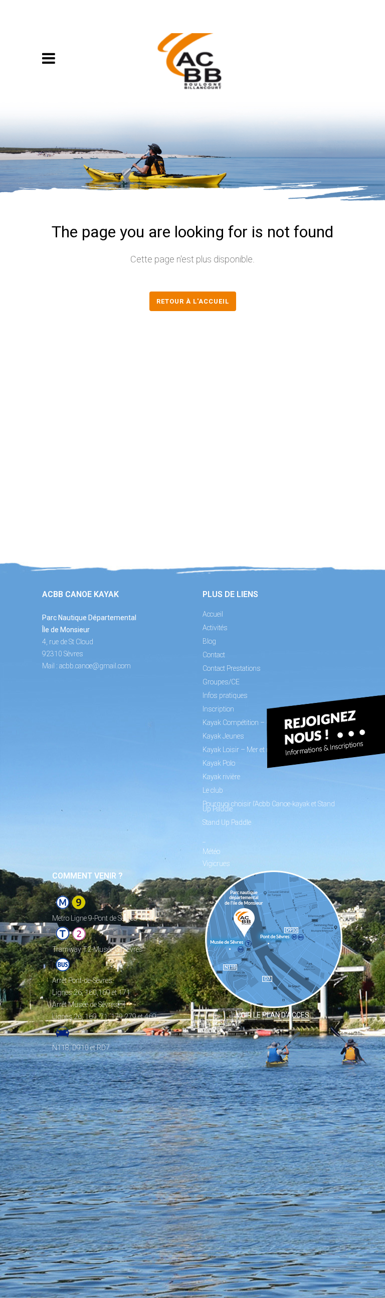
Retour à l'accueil (192, 301)
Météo (211, 851)
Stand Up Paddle (227, 822)
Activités (215, 627)
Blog (209, 641)
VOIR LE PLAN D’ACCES (272, 1015)
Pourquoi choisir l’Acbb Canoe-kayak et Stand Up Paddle (269, 806)
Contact (214, 654)
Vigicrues (216, 863)
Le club (213, 790)
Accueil (213, 614)
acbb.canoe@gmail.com (95, 666)
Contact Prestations (232, 668)
